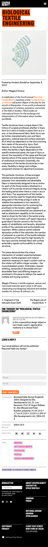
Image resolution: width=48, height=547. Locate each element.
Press (28, 501)
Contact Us (31, 486)
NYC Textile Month (23, 447)
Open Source (32, 516)
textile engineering (24, 459)
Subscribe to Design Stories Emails (19, 470)
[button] (45, 4)
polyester (19, 451)
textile (17, 455)
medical (18, 443)
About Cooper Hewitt (36, 483)
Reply (16, 333)
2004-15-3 (19, 425)
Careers (30, 499)
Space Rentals (33, 488)
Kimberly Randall (19, 83)
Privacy (5, 529)
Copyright (7, 527)
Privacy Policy (7, 495)
